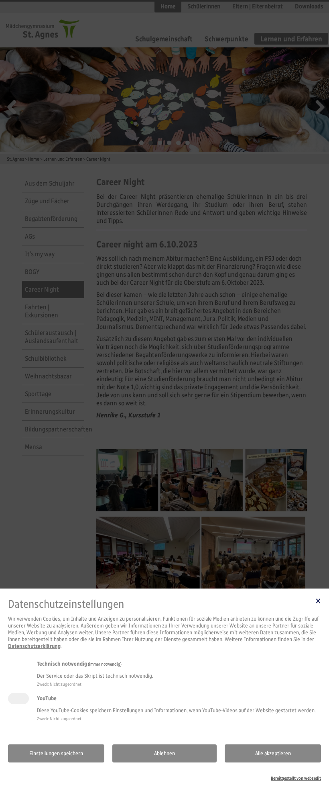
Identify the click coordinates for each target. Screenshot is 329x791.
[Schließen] (318, 601)
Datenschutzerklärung (34, 646)
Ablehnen (164, 753)
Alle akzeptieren (273, 753)
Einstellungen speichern (56, 753)
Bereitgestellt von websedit (296, 778)
